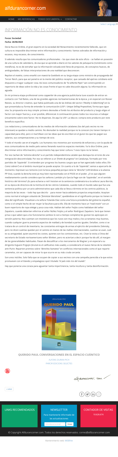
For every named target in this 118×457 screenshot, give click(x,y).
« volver (9, 389)
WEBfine (69, 440)
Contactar (71, 19)
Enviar (70, 424)
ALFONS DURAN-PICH (59, 359)
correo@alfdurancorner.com (94, 432)
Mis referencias (26, 19)
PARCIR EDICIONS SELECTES (59, 363)
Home (11, 19)
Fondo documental (49, 19)
